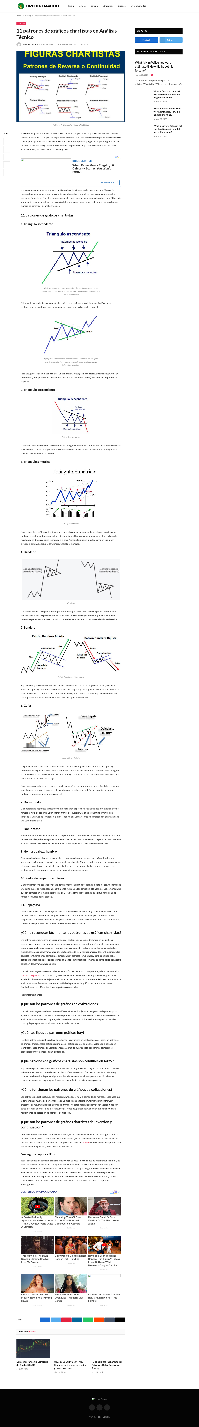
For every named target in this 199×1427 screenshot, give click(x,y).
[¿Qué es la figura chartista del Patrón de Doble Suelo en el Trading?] (108, 1348)
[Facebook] (6, 141)
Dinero (82, 6)
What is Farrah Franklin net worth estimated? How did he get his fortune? (167, 111)
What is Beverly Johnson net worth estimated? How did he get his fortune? (168, 129)
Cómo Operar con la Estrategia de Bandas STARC (32, 1363)
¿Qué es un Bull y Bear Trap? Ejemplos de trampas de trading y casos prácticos (70, 1364)
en (152, 75)
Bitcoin (94, 6)
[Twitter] (6, 149)
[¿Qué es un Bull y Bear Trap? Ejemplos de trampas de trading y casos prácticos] (71, 1348)
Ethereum (108, 6)
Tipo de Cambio (102, 1417)
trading (21, 23)
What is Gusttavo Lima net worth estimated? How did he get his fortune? (167, 94)
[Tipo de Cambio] (38, 6)
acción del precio (31, 975)
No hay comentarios (67, 44)
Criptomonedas (138, 6)
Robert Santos (31, 44)
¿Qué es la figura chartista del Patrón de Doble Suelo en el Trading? (107, 1364)
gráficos (86, 1142)
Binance (122, 6)
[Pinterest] (6, 164)
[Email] (6, 172)
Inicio (71, 6)
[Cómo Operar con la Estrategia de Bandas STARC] (33, 1348)
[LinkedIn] (6, 157)
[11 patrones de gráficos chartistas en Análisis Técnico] (70, 86)
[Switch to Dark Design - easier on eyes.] (181, 6)
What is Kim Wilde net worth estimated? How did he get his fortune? (154, 66)
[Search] (177, 6)
